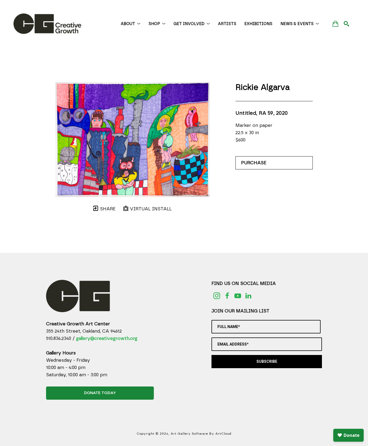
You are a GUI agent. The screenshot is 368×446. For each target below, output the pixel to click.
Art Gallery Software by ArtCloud (201, 433)
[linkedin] (248, 295)
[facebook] (227, 295)
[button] (130, 23)
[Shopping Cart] (335, 23)
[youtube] (237, 295)
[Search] (346, 23)
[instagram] (216, 295)
